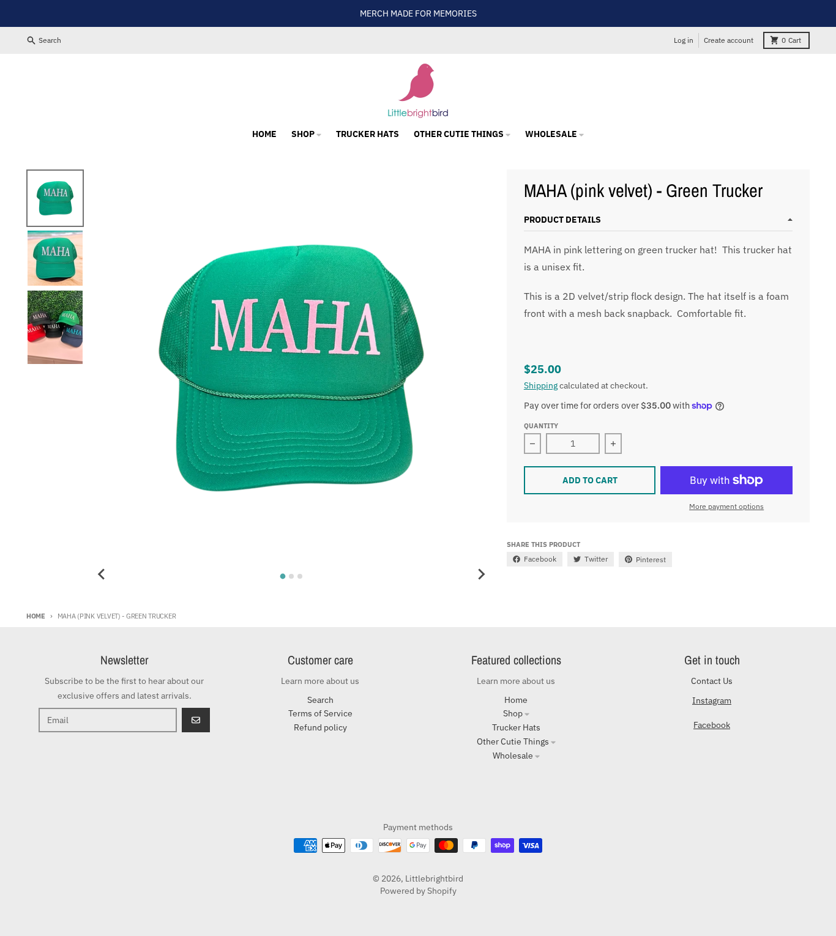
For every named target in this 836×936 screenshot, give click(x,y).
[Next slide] (481, 574)
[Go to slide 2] (291, 576)
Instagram (711, 700)
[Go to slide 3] (299, 576)
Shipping (541, 385)
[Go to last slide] (101, 574)
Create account (728, 40)
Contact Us (712, 680)
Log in (683, 40)
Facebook (711, 724)
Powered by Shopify (418, 890)
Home (35, 616)
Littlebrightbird (434, 878)
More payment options (726, 506)
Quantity (541, 426)
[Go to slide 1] (283, 576)
